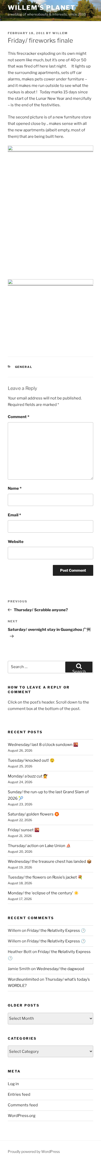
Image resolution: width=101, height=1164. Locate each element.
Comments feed (23, 1105)
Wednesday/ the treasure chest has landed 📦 (50, 861)
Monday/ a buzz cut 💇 (28, 776)
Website (16, 541)
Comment (18, 416)
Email (14, 515)
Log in (13, 1084)
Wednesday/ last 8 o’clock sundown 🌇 (43, 744)
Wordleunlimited (23, 979)
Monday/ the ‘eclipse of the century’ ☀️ (43, 893)
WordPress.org (21, 1115)
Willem (60, 33)
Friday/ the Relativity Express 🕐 (56, 930)
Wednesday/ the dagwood (60, 968)
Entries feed (19, 1094)
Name (14, 488)
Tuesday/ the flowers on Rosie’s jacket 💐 (45, 877)
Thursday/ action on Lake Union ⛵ (39, 845)
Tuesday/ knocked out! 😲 (31, 760)
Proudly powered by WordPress (34, 1151)
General (24, 367)
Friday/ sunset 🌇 (23, 830)
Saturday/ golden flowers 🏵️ (33, 814)
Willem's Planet (41, 7)
